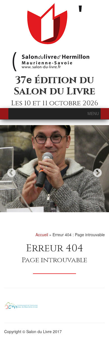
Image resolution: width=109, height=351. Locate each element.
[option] (54, 168)
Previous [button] (11, 173)
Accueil (41, 234)
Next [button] (97, 173)
